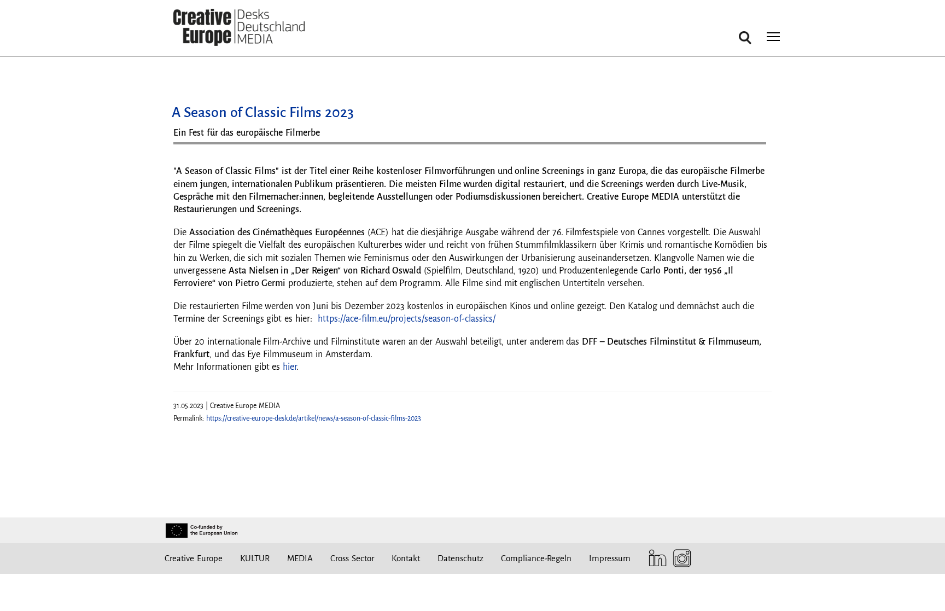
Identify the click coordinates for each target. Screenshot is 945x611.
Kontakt (406, 558)
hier (289, 367)
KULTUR (255, 558)
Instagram (679, 558)
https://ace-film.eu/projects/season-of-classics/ (406, 319)
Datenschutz (460, 558)
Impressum (610, 558)
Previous (192, 147)
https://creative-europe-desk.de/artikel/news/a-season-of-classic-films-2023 (313, 418)
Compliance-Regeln (536, 558)
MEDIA (300, 558)
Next (752, 147)
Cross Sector (352, 558)
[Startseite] (239, 27)
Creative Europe (194, 558)
